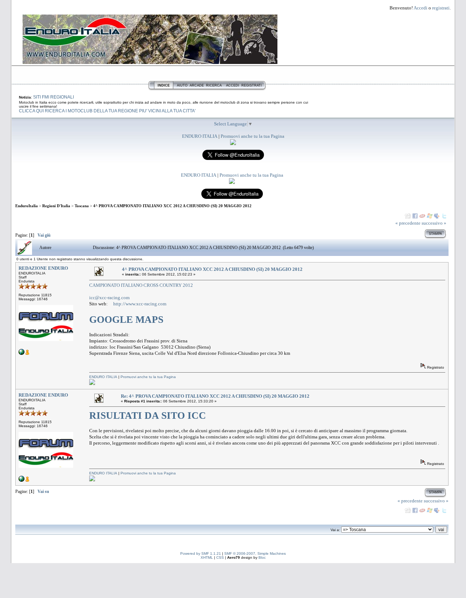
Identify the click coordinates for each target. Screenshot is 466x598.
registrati (441, 8)
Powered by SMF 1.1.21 (200, 553)
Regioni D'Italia (56, 206)
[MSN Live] (430, 216)
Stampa (435, 234)
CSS (220, 557)
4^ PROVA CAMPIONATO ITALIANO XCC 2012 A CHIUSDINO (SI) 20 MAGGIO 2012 (172, 206)
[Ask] (422, 216)
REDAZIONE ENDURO (43, 268)
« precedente (407, 223)
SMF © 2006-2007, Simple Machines (255, 553)
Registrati (251, 85)
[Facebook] (415, 216)
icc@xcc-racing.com (109, 297)
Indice (164, 85)
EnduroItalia (26, 206)
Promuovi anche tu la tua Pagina (252, 136)
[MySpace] (437, 216)
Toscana (82, 206)
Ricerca (214, 85)
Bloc (262, 557)
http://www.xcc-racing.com (139, 303)
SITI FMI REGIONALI (53, 97)
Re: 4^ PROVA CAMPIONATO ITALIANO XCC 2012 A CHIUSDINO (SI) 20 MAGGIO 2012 (215, 396)
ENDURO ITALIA (199, 136)
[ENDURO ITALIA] (233, 143)
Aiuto (182, 85)
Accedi (420, 8)
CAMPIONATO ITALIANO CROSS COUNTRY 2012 (141, 285)
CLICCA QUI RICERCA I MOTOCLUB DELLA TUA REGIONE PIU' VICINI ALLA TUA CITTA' (107, 110)
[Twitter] (444, 216)
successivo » (434, 223)
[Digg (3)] (408, 216)
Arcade (197, 85)
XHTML (207, 557)
